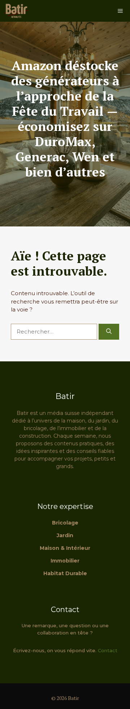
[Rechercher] (109, 332)
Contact (107, 650)
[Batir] (16, 11)
